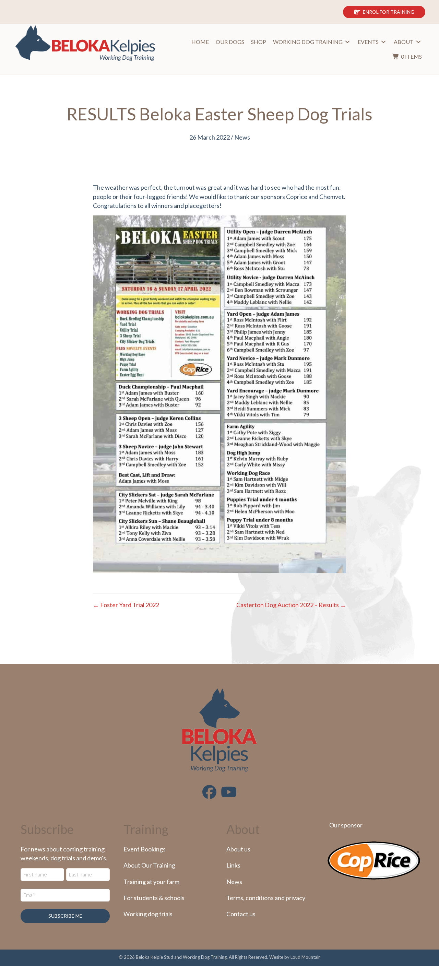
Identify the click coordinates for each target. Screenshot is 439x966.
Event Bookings (144, 849)
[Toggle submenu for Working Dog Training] (347, 42)
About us (238, 849)
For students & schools (154, 898)
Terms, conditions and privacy (265, 898)
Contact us (241, 914)
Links (233, 865)
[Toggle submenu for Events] (383, 42)
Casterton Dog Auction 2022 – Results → (291, 605)
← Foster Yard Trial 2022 (126, 605)
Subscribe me (65, 916)
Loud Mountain (305, 957)
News (242, 137)
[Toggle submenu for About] (418, 42)
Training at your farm (151, 881)
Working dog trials (148, 914)
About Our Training (149, 865)
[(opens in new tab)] (374, 859)
